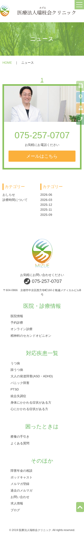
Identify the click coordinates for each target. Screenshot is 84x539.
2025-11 (46, 209)
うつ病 (15, 363)
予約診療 (17, 322)
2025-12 (46, 204)
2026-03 (46, 200)
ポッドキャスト (21, 477)
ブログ (15, 510)
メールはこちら (42, 156)
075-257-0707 (42, 135)
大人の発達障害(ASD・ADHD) (32, 376)
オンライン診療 (21, 329)
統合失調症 (18, 396)
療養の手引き (20, 436)
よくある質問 (20, 443)
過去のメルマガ (21, 490)
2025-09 (46, 214)
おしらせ (8, 194)
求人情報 (17, 503)
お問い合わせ (20, 497)
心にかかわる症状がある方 (29, 409)
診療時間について (15, 200)
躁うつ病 (17, 369)
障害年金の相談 (21, 470)
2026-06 (46, 194)
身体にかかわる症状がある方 (31, 402)
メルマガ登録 (20, 484)
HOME (7, 62)
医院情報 (17, 316)
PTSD (15, 389)
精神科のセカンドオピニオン (31, 335)
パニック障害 (20, 382)
